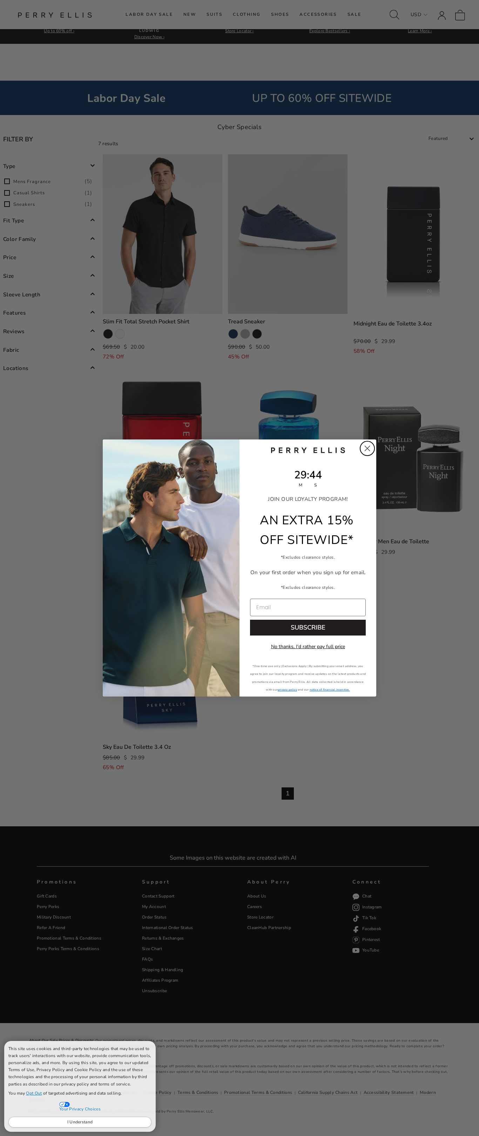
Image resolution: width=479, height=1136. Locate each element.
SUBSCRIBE (308, 627)
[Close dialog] (367, 448)
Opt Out (34, 1093)
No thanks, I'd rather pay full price (308, 646)
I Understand (80, 1122)
